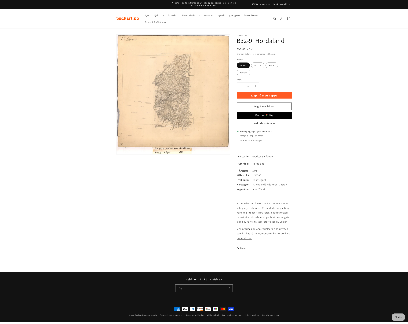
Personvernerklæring (195, 315)
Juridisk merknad (252, 315)
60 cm (258, 65)
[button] (159, 15)
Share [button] (243, 248)
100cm (243, 72)
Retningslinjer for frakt (232, 315)
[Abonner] (229, 288)
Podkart (138, 315)
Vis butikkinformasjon (251, 140)
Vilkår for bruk (213, 315)
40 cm (243, 65)
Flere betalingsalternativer (264, 123)
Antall (239, 79)
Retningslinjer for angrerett (171, 315)
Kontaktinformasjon (270, 315)
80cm (272, 65)
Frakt (254, 54)
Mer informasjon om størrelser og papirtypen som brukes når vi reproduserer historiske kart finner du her (263, 233)
